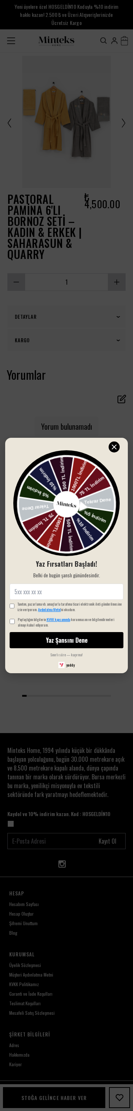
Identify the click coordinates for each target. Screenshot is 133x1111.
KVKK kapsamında (58, 619)
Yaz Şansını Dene (67, 640)
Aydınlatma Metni (49, 609)
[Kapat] (114, 446)
